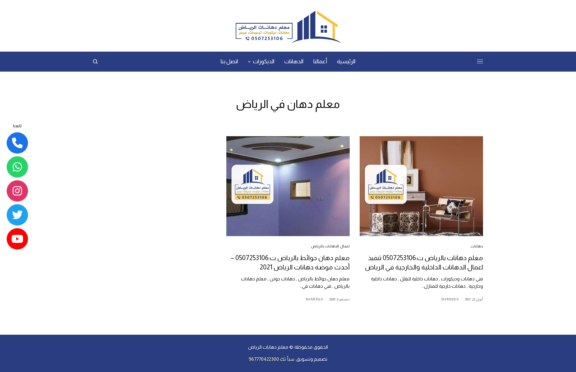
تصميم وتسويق (311, 359)
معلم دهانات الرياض (268, 347)
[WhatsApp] (17, 167)
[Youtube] (17, 238)
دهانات (477, 246)
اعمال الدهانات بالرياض (330, 246)
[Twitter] (17, 214)
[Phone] (17, 143)
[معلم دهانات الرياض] (288, 26)
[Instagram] (17, 190)
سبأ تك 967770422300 (271, 359)
